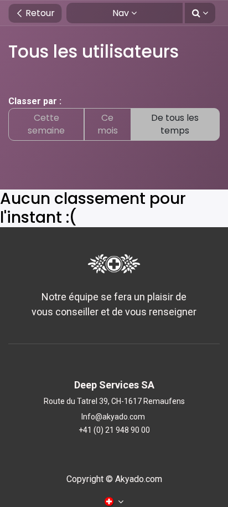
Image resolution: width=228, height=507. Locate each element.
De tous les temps (175, 123)
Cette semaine (46, 123)
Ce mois (107, 123)
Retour (39, 13)
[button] (200, 13)
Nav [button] (120, 13)
